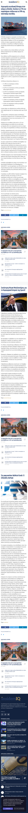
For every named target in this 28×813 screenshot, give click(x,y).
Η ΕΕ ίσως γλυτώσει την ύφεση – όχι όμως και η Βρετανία (14, 791)
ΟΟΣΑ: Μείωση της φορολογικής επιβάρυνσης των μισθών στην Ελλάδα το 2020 (10, 778)
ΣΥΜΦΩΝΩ (8, 808)
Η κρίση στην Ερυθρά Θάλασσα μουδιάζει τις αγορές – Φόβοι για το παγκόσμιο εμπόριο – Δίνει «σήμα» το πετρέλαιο (16, 747)
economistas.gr (7, 210)
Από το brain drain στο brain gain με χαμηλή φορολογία (14, 269)
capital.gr (6, 622)
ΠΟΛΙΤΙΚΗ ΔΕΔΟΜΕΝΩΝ (19, 808)
